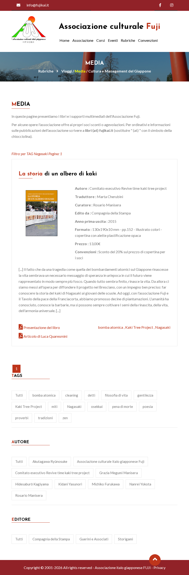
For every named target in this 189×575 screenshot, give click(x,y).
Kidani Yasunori (70, 484)
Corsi (100, 40)
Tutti (19, 395)
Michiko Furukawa (106, 484)
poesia (148, 406)
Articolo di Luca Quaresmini (45, 336)
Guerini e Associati (94, 539)
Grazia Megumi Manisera (118, 473)
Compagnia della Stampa (51, 539)
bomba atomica (110, 327)
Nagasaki (162, 327)
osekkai (97, 406)
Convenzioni (148, 40)
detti (91, 395)
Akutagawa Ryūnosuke (49, 461)
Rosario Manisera (29, 495)
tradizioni (45, 418)
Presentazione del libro (42, 327)
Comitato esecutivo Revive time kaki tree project (52, 473)
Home (64, 40)
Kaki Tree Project (139, 327)
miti (54, 406)
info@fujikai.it (38, 5)
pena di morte (122, 406)
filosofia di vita (116, 395)
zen (65, 418)
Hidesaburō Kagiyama (32, 484)
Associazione (82, 40)
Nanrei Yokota (140, 484)
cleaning (71, 395)
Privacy (159, 567)
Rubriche (128, 40)
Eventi (113, 40)
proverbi (21, 418)
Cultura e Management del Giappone (119, 71)
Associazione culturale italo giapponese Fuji (110, 461)
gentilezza (145, 395)
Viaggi (66, 71)
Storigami (125, 539)
